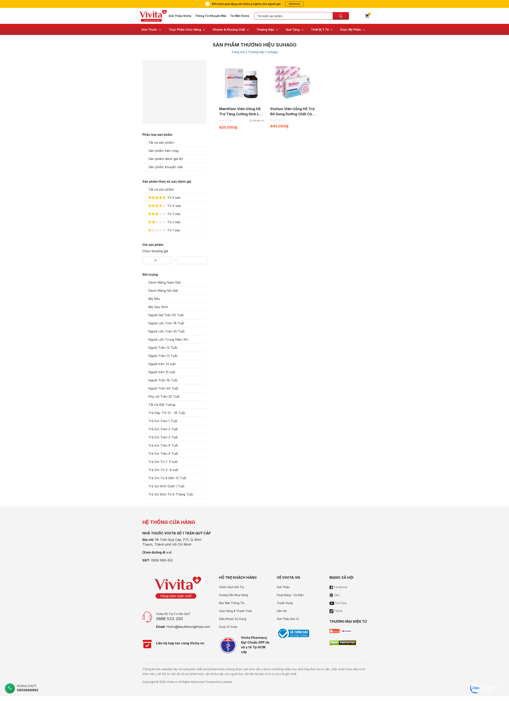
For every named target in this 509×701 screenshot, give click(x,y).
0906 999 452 (162, 560)
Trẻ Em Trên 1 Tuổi (162, 421)
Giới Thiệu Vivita (179, 15)
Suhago (273, 52)
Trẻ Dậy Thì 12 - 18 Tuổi (166, 413)
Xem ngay (294, 4)
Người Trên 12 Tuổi (162, 348)
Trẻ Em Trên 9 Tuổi (163, 454)
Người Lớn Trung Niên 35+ (168, 339)
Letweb (227, 682)
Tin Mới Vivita (239, 15)
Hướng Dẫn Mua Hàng (233, 595)
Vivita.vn (172, 682)
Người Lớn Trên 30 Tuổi (166, 331)
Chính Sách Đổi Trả (231, 587)
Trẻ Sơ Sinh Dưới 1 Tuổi (166, 486)
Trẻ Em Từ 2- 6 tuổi (163, 470)
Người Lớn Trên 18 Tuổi (166, 323)
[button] (151, 29)
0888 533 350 (169, 618)
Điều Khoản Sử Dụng (232, 619)
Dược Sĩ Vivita (228, 626)
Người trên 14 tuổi (162, 364)
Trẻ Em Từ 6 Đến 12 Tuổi (167, 478)
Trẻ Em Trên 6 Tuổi (163, 445)
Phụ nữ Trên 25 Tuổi (164, 396)
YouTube (340, 603)
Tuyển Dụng (285, 603)
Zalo (336, 595)
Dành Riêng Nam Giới (164, 282)
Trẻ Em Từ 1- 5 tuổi (163, 462)
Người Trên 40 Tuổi (163, 388)
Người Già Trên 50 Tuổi (166, 315)
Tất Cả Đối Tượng (161, 405)
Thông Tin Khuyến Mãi (210, 15)
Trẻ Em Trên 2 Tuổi (163, 429)
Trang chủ (238, 52)
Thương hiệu (256, 52)
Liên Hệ (282, 611)
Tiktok (338, 611)
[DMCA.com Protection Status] (342, 642)
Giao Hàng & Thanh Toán (235, 611)
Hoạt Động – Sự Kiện (290, 595)
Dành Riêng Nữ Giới (163, 291)
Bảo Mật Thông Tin (231, 603)
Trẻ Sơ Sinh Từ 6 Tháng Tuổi (170, 494)
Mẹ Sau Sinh (158, 307)
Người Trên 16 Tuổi (162, 380)
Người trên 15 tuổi (161, 372)
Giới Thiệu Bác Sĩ (288, 619)
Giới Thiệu (283, 587)
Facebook (340, 587)
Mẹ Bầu (154, 299)
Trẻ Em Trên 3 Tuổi (163, 437)
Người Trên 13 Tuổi (162, 356)
